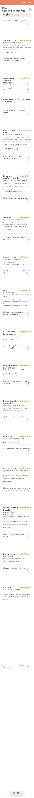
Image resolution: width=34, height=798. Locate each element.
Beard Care (8, 668)
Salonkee (5, 666)
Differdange (25, 666)
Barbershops (15, 666)
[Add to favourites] (28, 22)
